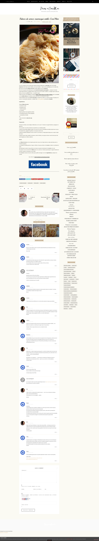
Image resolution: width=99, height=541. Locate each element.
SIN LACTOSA (71, 235)
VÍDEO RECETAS (52, 1)
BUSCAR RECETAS (34, 1)
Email (71, 79)
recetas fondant (66, 294)
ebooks (71, 196)
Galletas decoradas (67, 275)
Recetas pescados (67, 300)
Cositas (65, 267)
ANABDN (28, 286)
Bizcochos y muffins (67, 265)
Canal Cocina (74, 265)
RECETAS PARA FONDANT (71, 227)
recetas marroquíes (23, 183)
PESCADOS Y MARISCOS (71, 218)
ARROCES (71, 184)
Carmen (27, 298)
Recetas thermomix (74, 302)
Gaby (27, 436)
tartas (38, 99)
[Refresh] (29, 498)
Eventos (74, 271)
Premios (65, 281)
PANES (71, 214)
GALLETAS (71, 208)
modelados (70, 277)
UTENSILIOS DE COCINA (71, 252)
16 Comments (38, 21)
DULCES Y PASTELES (71, 194)
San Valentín (66, 304)
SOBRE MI (64, 1)
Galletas (72, 273)
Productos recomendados (71, 225)
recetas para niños (67, 298)
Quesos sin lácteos (71, 237)
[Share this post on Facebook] (21, 188)
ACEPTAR (49, 540)
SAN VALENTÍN (71, 206)
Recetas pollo (36, 183)
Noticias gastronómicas (71, 212)
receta (69, 281)
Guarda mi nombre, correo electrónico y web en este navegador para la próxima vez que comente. (39, 496)
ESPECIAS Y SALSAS (71, 198)
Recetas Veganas (71, 229)
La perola (65, 277)
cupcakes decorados (71, 267)
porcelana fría (72, 279)
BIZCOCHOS (71, 186)
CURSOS (46, 1)
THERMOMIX (71, 245)
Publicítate (69, 1)
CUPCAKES (71, 190)
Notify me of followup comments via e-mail (31, 486)
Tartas (76, 304)
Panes (75, 277)
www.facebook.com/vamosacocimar (42, 156)
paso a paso (66, 279)
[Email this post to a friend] (32, 188)
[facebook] (39, 164)
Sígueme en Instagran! (4, 532)
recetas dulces (66, 289)
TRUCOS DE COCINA (71, 247)
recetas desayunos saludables (69, 287)
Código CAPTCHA (25, 504)
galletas (42, 99)
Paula (27, 451)
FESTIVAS (71, 202)
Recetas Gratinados (67, 296)
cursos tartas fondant (67, 271)
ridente (27, 320)
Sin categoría (71, 231)
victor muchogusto (30, 270)
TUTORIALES (71, 250)
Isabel (27, 366)
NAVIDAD (71, 204)
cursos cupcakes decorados (68, 269)
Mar (27, 307)
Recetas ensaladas (73, 289)
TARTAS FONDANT (71, 241)
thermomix (65, 308)
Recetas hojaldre (74, 296)
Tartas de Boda (66, 306)
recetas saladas (42, 183)
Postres (77, 279)
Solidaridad (71, 304)
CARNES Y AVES (45, 21)
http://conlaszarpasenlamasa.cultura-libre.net (34, 457)
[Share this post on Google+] (28, 188)
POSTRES (71, 222)
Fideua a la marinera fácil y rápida (52, 229)
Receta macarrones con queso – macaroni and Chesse (39, 229)
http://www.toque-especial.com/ (51, 381)
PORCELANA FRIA (71, 220)
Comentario (24, 470)
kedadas (73, 275)
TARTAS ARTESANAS (71, 239)
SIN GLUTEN (71, 233)
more (75, 111)
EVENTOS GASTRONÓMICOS (71, 200)
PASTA (50, 21)
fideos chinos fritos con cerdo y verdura (44, 94)
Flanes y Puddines (67, 273)
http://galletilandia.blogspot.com (31, 459)
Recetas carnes (74, 283)
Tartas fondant (73, 306)
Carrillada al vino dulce (25, 229)
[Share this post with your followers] (24, 188)
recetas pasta (30, 183)
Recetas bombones (67, 283)
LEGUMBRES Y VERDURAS (71, 210)
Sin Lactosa (41, 1)
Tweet (20, 175)
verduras (70, 308)
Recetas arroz (74, 281)
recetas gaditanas (74, 294)
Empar (27, 403)
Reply (56, 252)
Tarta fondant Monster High (49, 197)
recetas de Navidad (67, 285)
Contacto (58, 1)
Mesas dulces (71, 243)
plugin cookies (96, 539)
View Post (26, 233)
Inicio (28, 1)
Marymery (28, 334)
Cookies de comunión (29, 197)
